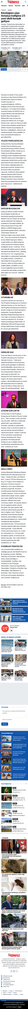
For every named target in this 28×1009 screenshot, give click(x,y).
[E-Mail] (11, 630)
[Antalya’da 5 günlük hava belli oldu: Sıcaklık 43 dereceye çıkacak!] (21, 658)
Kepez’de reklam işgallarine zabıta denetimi (6, 679)
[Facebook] (11, 971)
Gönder (4, 724)
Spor (23, 5)
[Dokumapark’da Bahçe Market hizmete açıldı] (21, 672)
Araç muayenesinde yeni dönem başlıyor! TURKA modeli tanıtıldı (19, 822)
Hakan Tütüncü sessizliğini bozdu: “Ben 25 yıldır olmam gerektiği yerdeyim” (19, 799)
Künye (21, 994)
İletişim (16, 994)
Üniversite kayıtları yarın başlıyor (19, 814)
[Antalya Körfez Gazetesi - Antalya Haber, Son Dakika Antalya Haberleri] (13, 2)
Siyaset (10, 5)
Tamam (19, 1007)
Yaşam (10, 10)
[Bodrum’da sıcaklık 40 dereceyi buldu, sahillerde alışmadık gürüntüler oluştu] (7, 643)
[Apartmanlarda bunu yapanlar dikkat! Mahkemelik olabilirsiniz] (7, 658)
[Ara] (25, 2)
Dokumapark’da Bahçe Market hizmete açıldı (19, 679)
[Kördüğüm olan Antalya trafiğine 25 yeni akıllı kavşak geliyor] (14, 59)
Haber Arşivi (6, 986)
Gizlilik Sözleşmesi (7, 994)
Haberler (3, 10)
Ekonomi (17, 5)
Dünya (15, 992)
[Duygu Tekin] (5, 628)
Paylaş (4, 69)
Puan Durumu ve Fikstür (9, 981)
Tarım (9, 992)
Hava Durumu (6, 977)
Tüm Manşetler (7, 983)
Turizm (4, 992)
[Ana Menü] (1, 2)
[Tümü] (26, 783)
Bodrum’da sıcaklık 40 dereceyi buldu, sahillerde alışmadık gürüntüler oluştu (18, 807)
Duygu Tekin (13, 627)
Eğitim (14, 811)
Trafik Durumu (6, 979)
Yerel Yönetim (18, 990)
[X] (14, 971)
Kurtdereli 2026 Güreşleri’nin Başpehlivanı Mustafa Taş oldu (19, 791)
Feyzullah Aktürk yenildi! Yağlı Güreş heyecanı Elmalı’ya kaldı (19, 830)
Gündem (4, 5)
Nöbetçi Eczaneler (8, 976)
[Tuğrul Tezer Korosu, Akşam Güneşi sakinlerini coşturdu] (21, 643)
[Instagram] (17, 971)
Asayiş (11, 990)
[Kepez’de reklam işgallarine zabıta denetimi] (7, 672)
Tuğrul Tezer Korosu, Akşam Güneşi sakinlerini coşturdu (20, 649)
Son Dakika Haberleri (8, 984)
